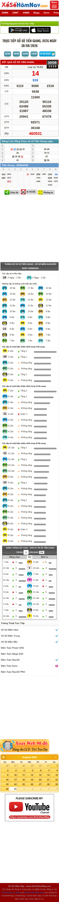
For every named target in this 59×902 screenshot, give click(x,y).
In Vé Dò (31, 192)
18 (23, 779)
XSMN (5, 12)
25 (23, 784)
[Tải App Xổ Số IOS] (40, 30)
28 (23, 765)
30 (40, 765)
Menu (54, 2)
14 (48, 774)
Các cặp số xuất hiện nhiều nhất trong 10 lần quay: (24, 386)
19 (32, 779)
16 (7, 779)
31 (48, 765)
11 (23, 774)
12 (32, 774)
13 (40, 774)
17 (15, 779)
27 (15, 765)
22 (56, 779)
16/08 (25, 54)
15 (56, 774)
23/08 (34, 54)
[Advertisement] (29, 229)
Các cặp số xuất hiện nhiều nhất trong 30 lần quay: (24, 443)
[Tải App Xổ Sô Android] (19, 30)
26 (7, 765)
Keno (46, 12)
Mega (36, 12)
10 (15, 774)
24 (15, 784)
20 (40, 779)
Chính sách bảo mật (33, 892)
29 (32, 765)
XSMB (26, 12)
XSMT (15, 12)
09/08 (16, 54)
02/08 (7, 54)
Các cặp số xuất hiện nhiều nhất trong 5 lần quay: (23, 347)
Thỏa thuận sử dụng (11, 892)
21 (48, 779)
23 (7, 784)
